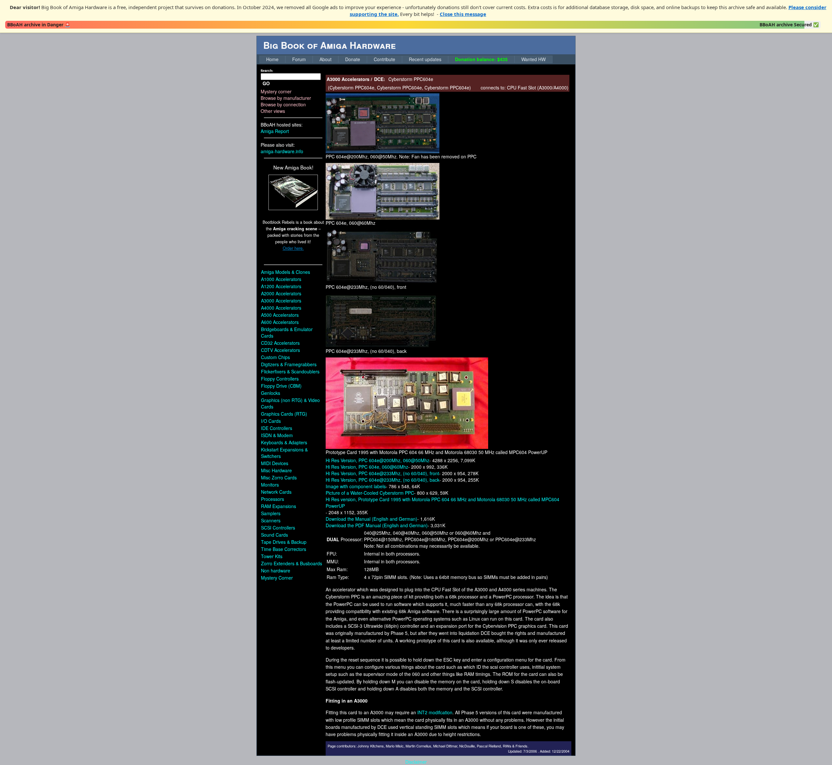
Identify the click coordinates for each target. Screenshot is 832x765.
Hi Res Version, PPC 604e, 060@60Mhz (367, 466)
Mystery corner (276, 91)
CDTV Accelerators (280, 350)
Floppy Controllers (280, 378)
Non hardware (275, 570)
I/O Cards (271, 421)
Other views (273, 111)
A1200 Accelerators (281, 286)
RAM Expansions (278, 506)
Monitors (270, 484)
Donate (352, 59)
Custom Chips (275, 357)
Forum (299, 59)
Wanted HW (533, 59)
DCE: (379, 79)
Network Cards (276, 492)
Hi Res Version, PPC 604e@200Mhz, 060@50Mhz (377, 460)
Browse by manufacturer (286, 98)
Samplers (270, 513)
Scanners (270, 520)
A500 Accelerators (280, 315)
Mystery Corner (277, 577)
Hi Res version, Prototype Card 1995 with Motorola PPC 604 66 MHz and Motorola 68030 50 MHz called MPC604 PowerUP (442, 502)
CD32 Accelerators (280, 343)
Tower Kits (271, 556)
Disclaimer (416, 761)
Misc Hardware (276, 470)
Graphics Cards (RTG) (284, 413)
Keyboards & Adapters (284, 442)
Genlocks (270, 393)
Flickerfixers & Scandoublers (290, 371)
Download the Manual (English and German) (371, 519)
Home (272, 59)
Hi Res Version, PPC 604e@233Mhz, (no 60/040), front (382, 473)
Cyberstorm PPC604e (352, 87)
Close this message (463, 14)
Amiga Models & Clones (285, 272)
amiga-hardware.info (282, 151)
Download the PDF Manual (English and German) (377, 525)
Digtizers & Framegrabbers (289, 364)
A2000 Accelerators (281, 293)
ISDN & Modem (277, 435)
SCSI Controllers (278, 527)
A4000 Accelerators (281, 307)
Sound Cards (274, 534)
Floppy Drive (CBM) (281, 385)
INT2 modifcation (434, 712)
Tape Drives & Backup (283, 542)
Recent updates (425, 59)
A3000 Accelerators (281, 300)
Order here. (293, 248)
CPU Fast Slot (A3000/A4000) (537, 87)
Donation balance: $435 (481, 59)
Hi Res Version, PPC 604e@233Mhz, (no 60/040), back (382, 479)
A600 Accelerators (280, 322)
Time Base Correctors (283, 549)
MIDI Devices (274, 463)
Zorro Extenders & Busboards (291, 563)
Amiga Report (275, 131)
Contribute (384, 59)
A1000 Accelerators (281, 279)
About (325, 59)
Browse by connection (283, 104)
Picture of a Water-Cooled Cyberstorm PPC (370, 493)
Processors (272, 499)
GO (266, 83)
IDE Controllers (276, 428)
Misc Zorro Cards (279, 477)
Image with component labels (356, 486)
